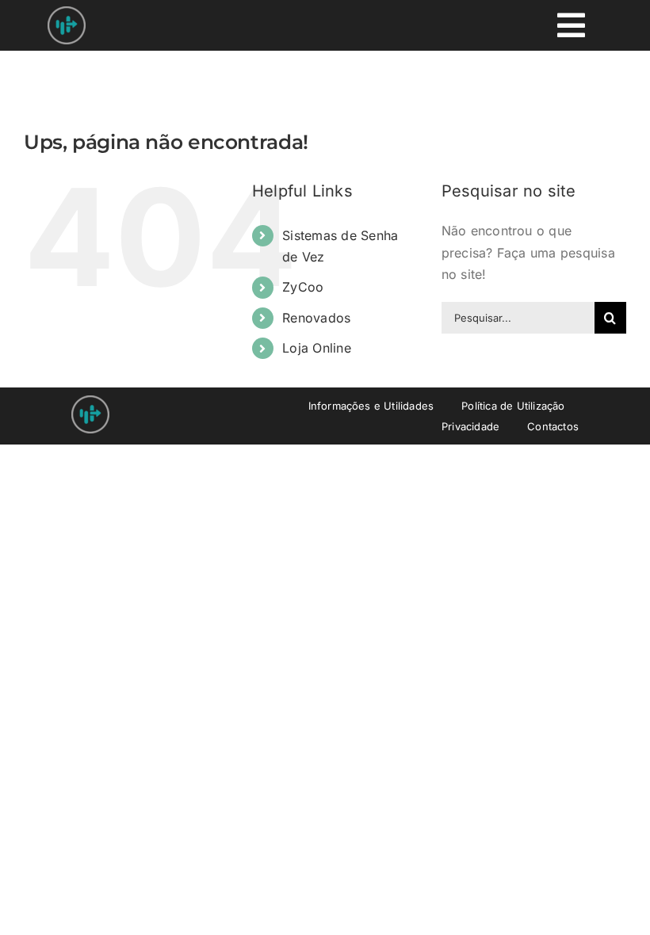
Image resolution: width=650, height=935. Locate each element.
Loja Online (316, 348)
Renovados (316, 318)
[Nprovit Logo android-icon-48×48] (90, 402)
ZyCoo (302, 287)
